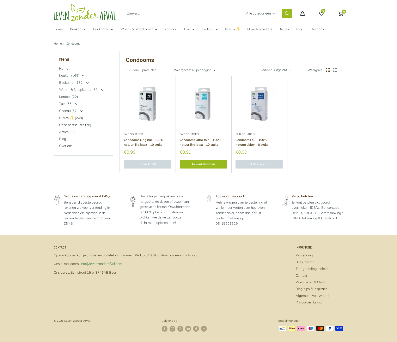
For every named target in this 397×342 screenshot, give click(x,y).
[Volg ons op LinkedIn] (204, 329)
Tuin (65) (66, 104)
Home (58, 29)
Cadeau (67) (69, 111)
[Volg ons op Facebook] (164, 329)
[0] (340, 13)
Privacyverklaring (309, 302)
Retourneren (305, 262)
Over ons (317, 29)
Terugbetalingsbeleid (312, 269)
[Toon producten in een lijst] (335, 70)
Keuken (75, 29)
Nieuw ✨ (232, 29)
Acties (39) (67, 132)
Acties (284, 29)
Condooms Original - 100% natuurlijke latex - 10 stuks (143, 142)
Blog (299, 29)
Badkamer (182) (72, 82)
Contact (301, 275)
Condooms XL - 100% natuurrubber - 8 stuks (252, 142)
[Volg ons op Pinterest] (180, 329)
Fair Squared (133, 134)
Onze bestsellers (259, 29)
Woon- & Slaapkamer (136, 29)
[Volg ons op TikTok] (196, 329)
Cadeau (207, 29)
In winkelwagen (203, 164)
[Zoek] (287, 13)
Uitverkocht (147, 164)
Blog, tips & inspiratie (312, 289)
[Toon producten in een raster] (328, 70)
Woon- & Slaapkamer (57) (79, 89)
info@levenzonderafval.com (101, 264)
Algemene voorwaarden (314, 295)
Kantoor (170, 29)
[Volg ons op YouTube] (188, 329)
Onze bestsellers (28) (75, 125)
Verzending (304, 255)
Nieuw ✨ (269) (71, 118)
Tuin (187, 29)
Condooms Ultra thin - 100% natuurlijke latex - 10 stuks (200, 142)
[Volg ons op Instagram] (172, 329)
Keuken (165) (69, 75)
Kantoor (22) (68, 97)
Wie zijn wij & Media (311, 282)
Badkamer (101, 29)
